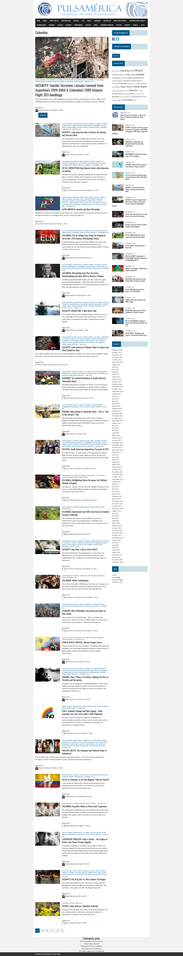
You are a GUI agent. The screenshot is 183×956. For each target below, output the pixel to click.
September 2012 (118, 508)
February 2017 (117, 379)
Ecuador (65, 201)
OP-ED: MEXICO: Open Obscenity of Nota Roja (135, 246)
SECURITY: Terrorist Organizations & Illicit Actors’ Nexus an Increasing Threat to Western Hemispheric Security (129, 203)
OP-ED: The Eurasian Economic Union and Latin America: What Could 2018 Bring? (136, 177)
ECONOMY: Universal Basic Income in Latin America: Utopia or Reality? (136, 165)
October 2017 (117, 360)
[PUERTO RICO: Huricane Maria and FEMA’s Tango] (118, 302)
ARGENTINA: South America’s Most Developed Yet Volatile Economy (135, 311)
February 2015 (117, 438)
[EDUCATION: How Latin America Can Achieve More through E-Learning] (118, 281)
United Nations (137, 97)
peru (131, 93)
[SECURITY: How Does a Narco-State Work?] (47, 553)
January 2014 (116, 469)
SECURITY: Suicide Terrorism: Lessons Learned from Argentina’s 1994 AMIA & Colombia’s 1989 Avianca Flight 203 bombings (69, 90)
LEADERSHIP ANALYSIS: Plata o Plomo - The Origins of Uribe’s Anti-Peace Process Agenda (84, 840)
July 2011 (115, 543)
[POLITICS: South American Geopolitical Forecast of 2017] (47, 452)
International (41, 25)
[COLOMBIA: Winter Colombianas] (47, 587)
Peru (93, 202)
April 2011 (115, 550)
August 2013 (116, 482)
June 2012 (115, 516)
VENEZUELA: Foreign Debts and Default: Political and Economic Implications (134, 144)
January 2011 (116, 557)
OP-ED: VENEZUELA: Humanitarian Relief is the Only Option (134, 290)
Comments (117, 580)
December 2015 (117, 413)
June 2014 (115, 457)
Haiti (77, 201)
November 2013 (117, 474)
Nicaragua (65, 202)
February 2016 (117, 408)
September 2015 (118, 421)
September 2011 (118, 538)
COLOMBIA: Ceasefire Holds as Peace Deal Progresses (84, 806)
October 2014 (117, 447)
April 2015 (115, 433)
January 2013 (116, 499)
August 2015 (116, 423)
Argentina (59, 80)
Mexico (64, 127)
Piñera (134, 94)
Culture (60, 25)
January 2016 (116, 411)
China (133, 75)
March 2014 (116, 465)
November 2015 (117, 416)
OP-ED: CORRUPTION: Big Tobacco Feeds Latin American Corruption (85, 169)
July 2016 (115, 396)
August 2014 (116, 452)
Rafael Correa (128, 96)
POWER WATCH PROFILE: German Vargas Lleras (82, 642)
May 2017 (115, 372)
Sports (135, 25)
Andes (89, 21)
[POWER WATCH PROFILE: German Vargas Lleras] (47, 649)
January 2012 (116, 528)
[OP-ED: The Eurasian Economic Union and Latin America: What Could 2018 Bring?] (118, 177)
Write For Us (54, 21)
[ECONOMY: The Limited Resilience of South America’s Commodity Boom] (47, 383)
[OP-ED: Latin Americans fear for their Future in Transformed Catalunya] (118, 216)
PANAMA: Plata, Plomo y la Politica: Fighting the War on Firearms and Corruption (85, 678)
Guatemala (72, 201)
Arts (91, 740)
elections (115, 83)
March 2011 (116, 552)
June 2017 (115, 369)
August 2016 (116, 394)
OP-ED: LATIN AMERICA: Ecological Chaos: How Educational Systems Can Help (136, 323)
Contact (76, 21)
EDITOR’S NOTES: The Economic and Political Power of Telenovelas (84, 752)
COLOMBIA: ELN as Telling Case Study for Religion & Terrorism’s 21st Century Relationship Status (84, 237)
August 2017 (116, 365)
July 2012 (115, 513)
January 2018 (116, 352)
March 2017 (116, 377)
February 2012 (117, 525)
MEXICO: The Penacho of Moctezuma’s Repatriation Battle (136, 269)
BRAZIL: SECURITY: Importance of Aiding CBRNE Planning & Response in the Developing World (136, 258)
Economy (68, 25)
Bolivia (86, 197)
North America (72, 127)
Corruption (66, 125)
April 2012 (115, 521)
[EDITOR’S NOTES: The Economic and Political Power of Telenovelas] (47, 752)
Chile (86, 161)
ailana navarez (115, 71)
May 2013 (115, 489)
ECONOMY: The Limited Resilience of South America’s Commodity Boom (84, 379)
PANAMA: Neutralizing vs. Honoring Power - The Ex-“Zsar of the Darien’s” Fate (85, 413)
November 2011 (117, 533)
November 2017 (117, 357)
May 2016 (115, 401)
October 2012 (117, 506)
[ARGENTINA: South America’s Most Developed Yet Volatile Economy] (118, 312)
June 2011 (115, 545)
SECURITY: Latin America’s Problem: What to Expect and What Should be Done (85, 348)
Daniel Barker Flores (72, 733)
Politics (119, 25)
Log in (114, 575)
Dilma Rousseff (138, 78)
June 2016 (115, 399)
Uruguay (81, 165)
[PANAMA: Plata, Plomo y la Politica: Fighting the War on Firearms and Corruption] (47, 680)
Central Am (107, 21)
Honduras (83, 201)
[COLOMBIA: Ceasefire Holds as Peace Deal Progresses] (47, 815)
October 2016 (117, 389)
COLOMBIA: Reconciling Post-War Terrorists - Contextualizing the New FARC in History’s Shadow (83, 274)
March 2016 (116, 406)
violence (135, 100)
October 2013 (117, 477)
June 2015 (115, 428)
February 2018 (117, 350)
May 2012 (115, 518)
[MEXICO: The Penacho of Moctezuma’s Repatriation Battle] (118, 270)
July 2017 (115, 367)
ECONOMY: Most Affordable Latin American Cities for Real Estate (84, 612)
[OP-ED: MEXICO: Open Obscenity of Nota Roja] (118, 247)
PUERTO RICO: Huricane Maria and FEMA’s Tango (135, 301)
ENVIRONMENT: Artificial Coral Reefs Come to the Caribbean (136, 155)
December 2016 (117, 384)
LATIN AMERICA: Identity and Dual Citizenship (81, 209)
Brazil (82, 161)
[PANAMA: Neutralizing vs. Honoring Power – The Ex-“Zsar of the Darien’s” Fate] (47, 417)
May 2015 (115, 430)
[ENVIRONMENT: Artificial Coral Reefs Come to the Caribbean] (118, 156)
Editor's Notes (79, 670)
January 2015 (116, 440)
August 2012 (116, 511)
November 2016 (117, 386)
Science (95, 373)
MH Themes (57, 954)
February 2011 (117, 555)
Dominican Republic (96, 199)
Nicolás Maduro (117, 94)
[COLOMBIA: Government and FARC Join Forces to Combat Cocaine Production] (47, 519)
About (45, 21)
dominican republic (117, 81)
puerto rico (121, 96)
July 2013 (115, 484)
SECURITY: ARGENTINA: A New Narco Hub (79, 310)
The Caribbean (82, 204)
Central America (88, 124)
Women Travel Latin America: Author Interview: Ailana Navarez (136, 226)
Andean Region (51, 80)
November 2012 (117, 504)
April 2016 (115, 404)
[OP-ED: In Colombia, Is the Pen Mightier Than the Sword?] (47, 787)
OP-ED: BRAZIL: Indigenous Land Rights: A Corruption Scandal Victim (136, 334)
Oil (124, 94)
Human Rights (140, 86)
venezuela (127, 99)
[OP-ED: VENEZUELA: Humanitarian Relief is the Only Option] (118, 291)
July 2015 (115, 426)
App (83, 21)
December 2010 (117, 560)
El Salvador (72, 339)
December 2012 (117, 501)
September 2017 (118, 362)
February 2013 (117, 496)
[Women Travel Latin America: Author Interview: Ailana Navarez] (118, 226)
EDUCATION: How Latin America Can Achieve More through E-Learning (135, 280)
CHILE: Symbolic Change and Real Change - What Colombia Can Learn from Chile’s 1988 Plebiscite (82, 712)
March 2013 (116, 494)
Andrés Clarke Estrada (46, 224)
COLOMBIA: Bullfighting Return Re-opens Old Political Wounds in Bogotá (84, 481)
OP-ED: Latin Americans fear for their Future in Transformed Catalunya (136, 215)
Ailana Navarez (40, 80)
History (88, 25)
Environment (78, 25)
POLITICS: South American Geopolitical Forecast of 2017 (85, 449)
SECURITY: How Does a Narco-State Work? (80, 549)
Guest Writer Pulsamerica (74, 190)
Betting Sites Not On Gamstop (91, 946)
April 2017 (115, 374)
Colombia (67, 80)
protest (141, 94)
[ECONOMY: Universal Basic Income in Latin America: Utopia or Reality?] (118, 166)
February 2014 (117, 467)
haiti (113, 87)
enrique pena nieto (131, 83)
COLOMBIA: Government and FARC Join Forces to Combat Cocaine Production (85, 513)
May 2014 (115, 460)
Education (139, 81)
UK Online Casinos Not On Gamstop (91, 951)
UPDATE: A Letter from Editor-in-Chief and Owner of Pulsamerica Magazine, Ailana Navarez (132, 117)
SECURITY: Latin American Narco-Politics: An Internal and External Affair (84, 133)
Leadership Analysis (106, 25)
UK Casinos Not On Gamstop (91, 949)
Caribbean (97, 21)
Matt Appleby (70, 923)
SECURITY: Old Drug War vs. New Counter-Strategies (84, 879)
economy (126, 81)
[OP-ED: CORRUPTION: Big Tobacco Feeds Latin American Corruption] (47, 173)
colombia (139, 74)
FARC (138, 83)
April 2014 (115, 462)
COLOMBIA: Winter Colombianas (75, 580)
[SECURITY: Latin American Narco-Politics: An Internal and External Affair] (47, 135)
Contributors (66, 21)
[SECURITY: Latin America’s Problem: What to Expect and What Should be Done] (47, 349)
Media (96, 25)
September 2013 (118, 479)
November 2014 (117, 445)
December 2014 (117, 443)
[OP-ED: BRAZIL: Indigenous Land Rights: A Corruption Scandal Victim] (118, 335)
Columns (104, 124)
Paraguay (86, 163)
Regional (52, 25)
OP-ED (142, 25)
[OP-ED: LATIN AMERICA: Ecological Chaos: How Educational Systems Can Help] (118, 323)
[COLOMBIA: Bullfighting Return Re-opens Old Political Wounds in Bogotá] (47, 487)
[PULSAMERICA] (91, 9)
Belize (82, 197)
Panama (82, 202)
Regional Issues (46, 81)
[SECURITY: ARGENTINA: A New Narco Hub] (47, 314)
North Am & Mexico (120, 21)
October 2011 (117, 535)
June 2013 (115, 486)
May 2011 (115, 547)
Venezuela (88, 165)
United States (78, 81)
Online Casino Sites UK (91, 944)
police (138, 94)
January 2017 (116, 382)
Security (127, 25)
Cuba (82, 199)
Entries (116, 577)
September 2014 (118, 450)
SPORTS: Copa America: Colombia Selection (80, 906)
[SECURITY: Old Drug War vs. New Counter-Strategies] (47, 883)
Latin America (120, 91)
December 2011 (117, 530)
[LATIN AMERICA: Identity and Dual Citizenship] (47, 209)
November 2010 (117, 562)
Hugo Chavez (127, 86)
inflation (114, 90)
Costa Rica (76, 199)
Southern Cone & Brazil (137, 21)
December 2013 (117, 472)
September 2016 (118, 391)
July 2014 (115, 455)
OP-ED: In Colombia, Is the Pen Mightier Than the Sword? (85, 779)
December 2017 (117, 355)
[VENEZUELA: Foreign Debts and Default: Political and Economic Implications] (118, 144)
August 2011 (116, 540)
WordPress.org (117, 582)
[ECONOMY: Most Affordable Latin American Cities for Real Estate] (47, 616)
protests (115, 96)
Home (38, 21)
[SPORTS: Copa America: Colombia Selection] (47, 915)
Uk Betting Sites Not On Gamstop (91, 941)
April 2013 (115, 491)
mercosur (126, 90)
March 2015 (116, 435)
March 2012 (116, 523)
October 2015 (117, 418)
